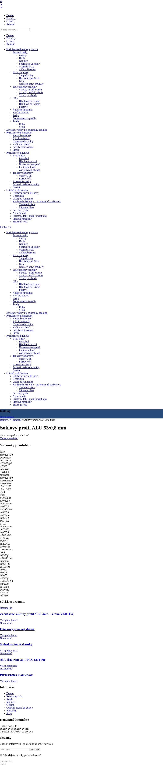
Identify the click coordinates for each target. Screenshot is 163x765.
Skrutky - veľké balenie (31, 92)
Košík (9, 699)
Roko (22, 124)
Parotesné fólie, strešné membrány (30, 215)
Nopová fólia (19, 213)
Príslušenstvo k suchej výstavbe (22, 49)
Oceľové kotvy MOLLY (31, 83)
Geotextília (18, 195)
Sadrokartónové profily (24, 118)
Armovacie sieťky (22, 181)
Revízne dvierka (21, 112)
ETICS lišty (19, 155)
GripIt (22, 81)
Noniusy (23, 60)
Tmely (16, 121)
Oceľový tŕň (25, 175)
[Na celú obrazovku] (4, 761)
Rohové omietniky (22, 135)
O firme (10, 21)
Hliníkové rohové (28, 161)
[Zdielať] (7, 761)
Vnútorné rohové (21, 144)
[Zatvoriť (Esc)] (11, 761)
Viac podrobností (8, 620)
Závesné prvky (20, 52)
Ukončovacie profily (23, 141)
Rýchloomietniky (21, 138)
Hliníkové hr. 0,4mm (29, 104)
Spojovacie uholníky (29, 63)
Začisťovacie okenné (23, 147)
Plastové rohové (27, 167)
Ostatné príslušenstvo (17, 190)
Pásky (16, 115)
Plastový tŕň (25, 178)
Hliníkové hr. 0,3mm (29, 101)
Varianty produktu (9, 438)
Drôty (22, 58)
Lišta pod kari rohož (23, 198)
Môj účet (10, 702)
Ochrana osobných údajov (19, 707)
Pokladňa (11, 710)
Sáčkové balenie (27, 69)
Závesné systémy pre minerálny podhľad (26, 129)
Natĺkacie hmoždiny (23, 109)
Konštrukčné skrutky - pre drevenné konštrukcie (37, 201)
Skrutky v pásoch (28, 95)
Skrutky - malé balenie (30, 89)
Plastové (23, 106)
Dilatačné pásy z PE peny (26, 193)
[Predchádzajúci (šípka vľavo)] (1, 764)
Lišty (15, 98)
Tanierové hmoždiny (23, 172)
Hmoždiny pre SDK (29, 78)
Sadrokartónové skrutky (25, 86)
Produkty (11, 18)
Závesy (22, 55)
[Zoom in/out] (1, 761)
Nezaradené (15, 419)
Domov (10, 15)
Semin (22, 127)
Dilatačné (24, 158)
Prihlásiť (35, 749)
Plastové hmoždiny (22, 218)
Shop (9, 713)
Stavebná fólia (20, 221)
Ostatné (16, 187)
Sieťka (16, 149)
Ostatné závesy (26, 66)
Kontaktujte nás (14, 696)
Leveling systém (21, 210)
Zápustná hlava (26, 207)
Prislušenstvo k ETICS (17, 152)
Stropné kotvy (26, 75)
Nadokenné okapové (29, 164)
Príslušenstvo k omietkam (19, 132)
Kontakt (10, 24)
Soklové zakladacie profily (26, 184)
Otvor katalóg (7, 417)
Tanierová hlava (27, 204)
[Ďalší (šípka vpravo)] (4, 764)
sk (1, 1)
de (1, 4)
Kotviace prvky (20, 72)
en (1, 7)
